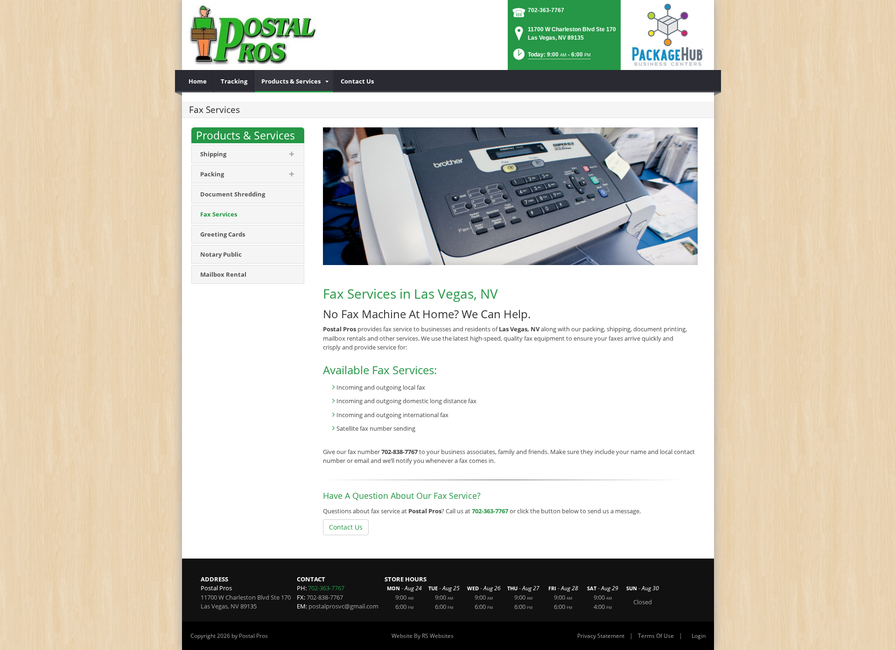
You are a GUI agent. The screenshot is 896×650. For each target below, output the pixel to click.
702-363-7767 (546, 10)
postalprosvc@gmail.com (343, 606)
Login (699, 636)
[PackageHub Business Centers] (667, 34)
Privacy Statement (600, 636)
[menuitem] (198, 81)
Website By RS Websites (423, 636)
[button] (551, 57)
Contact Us (346, 527)
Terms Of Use (656, 636)
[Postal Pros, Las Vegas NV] (253, 35)
